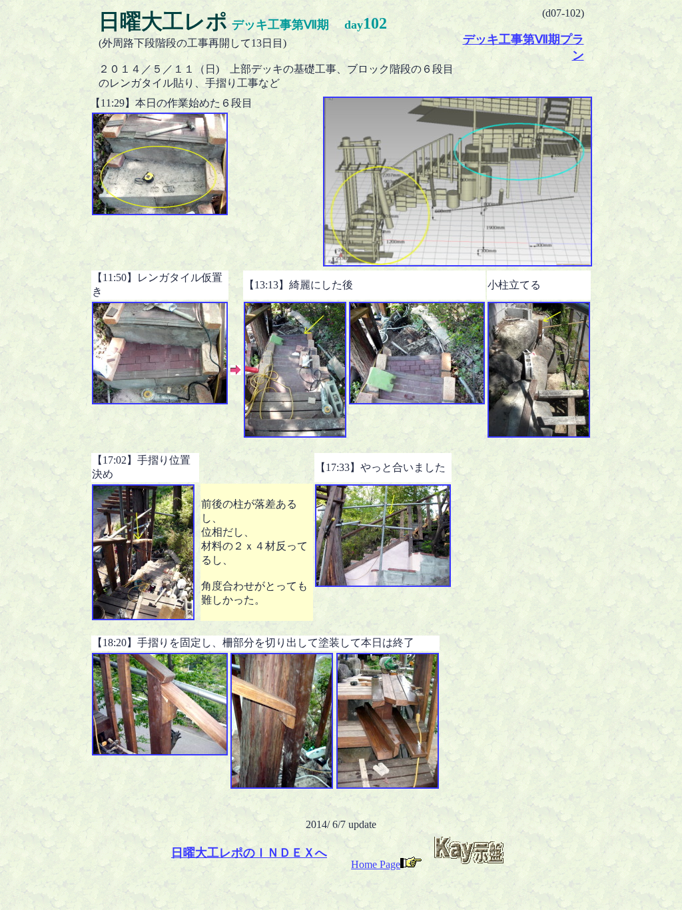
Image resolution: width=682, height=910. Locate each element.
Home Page (375, 864)
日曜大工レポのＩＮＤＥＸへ (249, 852)
